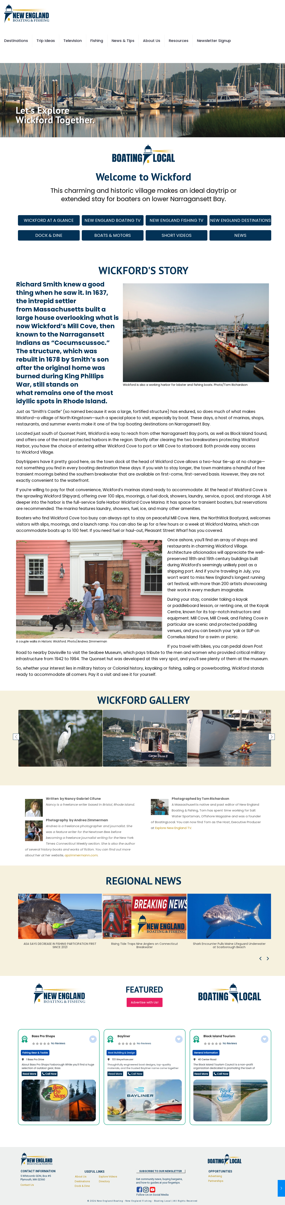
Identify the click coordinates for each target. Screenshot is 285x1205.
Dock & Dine (82, 1185)
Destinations (82, 1181)
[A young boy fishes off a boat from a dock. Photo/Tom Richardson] (60, 738)
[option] (60, 738)
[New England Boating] (26, 13)
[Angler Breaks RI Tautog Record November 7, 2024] (281, 1188)
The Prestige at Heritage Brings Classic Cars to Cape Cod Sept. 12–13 (229, 945)
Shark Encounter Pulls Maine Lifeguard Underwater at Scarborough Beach (144, 945)
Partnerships (215, 1180)
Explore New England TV (173, 828)
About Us (80, 1176)
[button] (16, 737)
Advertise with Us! (144, 1002)
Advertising (215, 1176)
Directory (104, 1181)
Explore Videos (108, 1176)
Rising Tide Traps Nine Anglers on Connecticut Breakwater (59, 945)
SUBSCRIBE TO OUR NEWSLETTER (160, 1171)
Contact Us (27, 1184)
